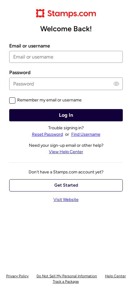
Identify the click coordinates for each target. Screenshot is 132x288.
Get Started (66, 185)
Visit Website (66, 199)
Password (19, 72)
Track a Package (66, 281)
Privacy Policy (17, 276)
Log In (66, 115)
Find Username (85, 134)
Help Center (115, 276)
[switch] (116, 84)
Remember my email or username (49, 100)
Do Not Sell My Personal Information (67, 276)
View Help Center (66, 151)
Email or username (29, 46)
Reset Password (47, 134)
